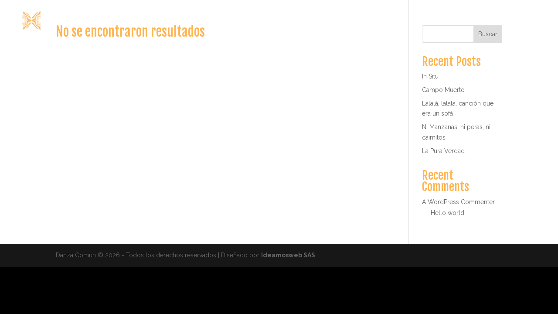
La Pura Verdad (443, 150)
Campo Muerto (443, 89)
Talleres (489, 20)
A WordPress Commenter (458, 201)
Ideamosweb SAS (288, 255)
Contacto (529, 20)
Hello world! (448, 212)
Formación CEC (439, 20)
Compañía (378, 20)
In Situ (430, 76)
